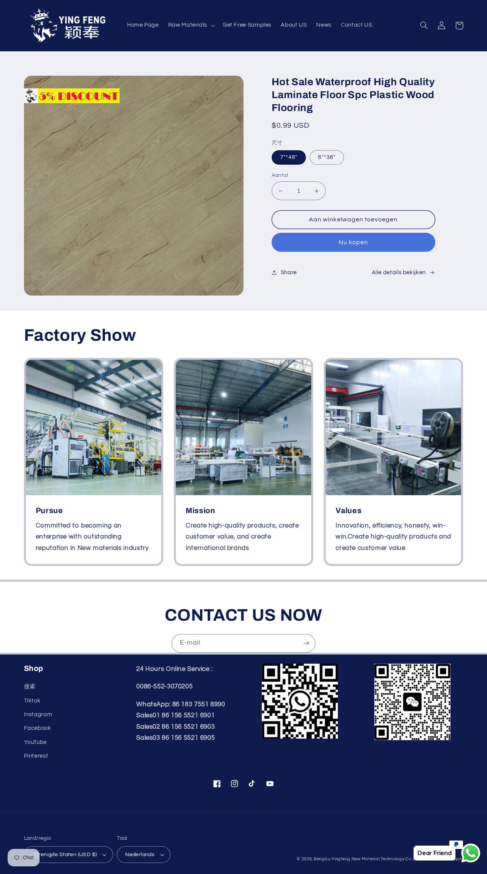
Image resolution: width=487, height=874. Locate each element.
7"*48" (289, 157)
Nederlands (139, 854)
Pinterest (36, 756)
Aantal (280, 175)
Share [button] (289, 272)
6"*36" (327, 157)
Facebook (37, 728)
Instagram (38, 714)
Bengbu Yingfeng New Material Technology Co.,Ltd (367, 859)
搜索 (30, 687)
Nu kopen (353, 242)
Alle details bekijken (399, 272)
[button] (190, 25)
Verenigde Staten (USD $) (64, 854)
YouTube (35, 742)
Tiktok (32, 701)
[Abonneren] (306, 643)
